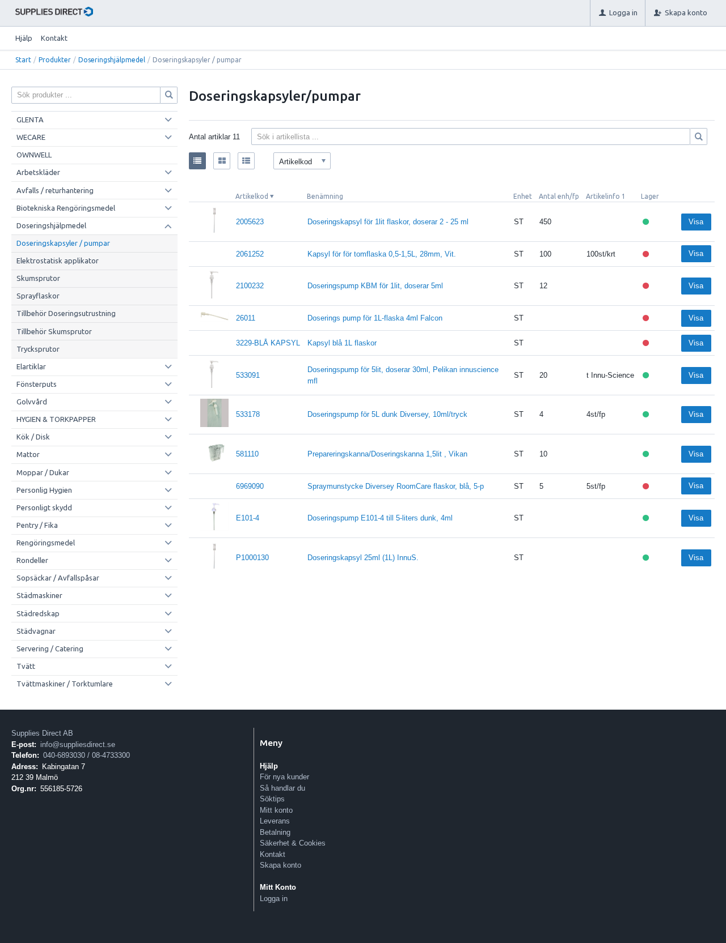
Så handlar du (282, 788)
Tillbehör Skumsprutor (54, 331)
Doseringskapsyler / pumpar (63, 243)
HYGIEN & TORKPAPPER (56, 419)
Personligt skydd (44, 507)
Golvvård (31, 402)
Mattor (28, 454)
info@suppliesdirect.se (77, 744)
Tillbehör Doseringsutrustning (66, 313)
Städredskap (38, 613)
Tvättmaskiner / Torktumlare (64, 684)
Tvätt (25, 666)
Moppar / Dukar (42, 472)
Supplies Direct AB (42, 733)
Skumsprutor (38, 278)
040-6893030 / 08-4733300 (86, 755)
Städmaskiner (39, 595)
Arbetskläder (38, 172)
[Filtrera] (698, 136)
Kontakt (54, 38)
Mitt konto (276, 810)
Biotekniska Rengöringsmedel (65, 208)
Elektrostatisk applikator (57, 260)
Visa (696, 221)
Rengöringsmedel (45, 543)
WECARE (30, 137)
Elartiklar (31, 366)
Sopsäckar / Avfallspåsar (57, 578)
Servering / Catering (49, 648)
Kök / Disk (33, 437)
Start (23, 59)
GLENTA (30, 119)
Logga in (274, 898)
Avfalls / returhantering (55, 190)
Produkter (55, 59)
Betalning (275, 832)
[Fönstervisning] (221, 160)
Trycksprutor (38, 349)
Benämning (325, 196)
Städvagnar (36, 631)
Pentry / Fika (37, 525)
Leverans (275, 821)
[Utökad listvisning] (246, 160)
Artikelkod (251, 196)
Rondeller (32, 560)
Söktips (272, 799)
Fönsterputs (36, 384)
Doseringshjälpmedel (111, 59)
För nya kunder (284, 777)
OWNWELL (34, 155)
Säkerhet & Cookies (293, 843)
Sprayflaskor (38, 296)
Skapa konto (280, 865)
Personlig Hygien (44, 490)
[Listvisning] (197, 160)
